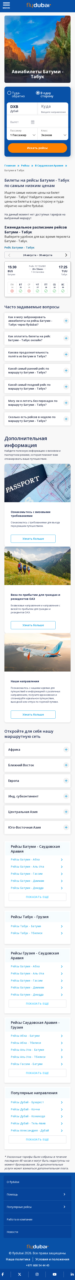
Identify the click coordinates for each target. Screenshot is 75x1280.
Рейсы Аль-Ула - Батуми (27, 1049)
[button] (37, 321)
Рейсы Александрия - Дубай (30, 1130)
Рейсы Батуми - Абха (25, 859)
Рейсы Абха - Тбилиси (26, 1043)
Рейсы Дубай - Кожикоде (28, 1116)
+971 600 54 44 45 (37, 1265)
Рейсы (25, 165)
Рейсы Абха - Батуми (25, 1035)
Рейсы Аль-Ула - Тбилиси (28, 1057)
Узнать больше (33, 538)
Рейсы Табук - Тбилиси (26, 933)
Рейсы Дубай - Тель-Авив (28, 1123)
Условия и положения (52, 1259)
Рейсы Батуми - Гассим (26, 873)
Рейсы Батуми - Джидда (27, 888)
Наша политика (18, 1259)
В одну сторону (47, 94)
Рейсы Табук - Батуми (26, 926)
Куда (46, 106)
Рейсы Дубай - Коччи (25, 1109)
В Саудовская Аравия (49, 165)
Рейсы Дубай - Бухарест (27, 1102)
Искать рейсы (37, 148)
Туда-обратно (18, 94)
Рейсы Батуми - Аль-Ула (27, 866)
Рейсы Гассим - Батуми (26, 1064)
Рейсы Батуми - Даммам (27, 881)
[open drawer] (6, 4)
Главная (10, 165)
